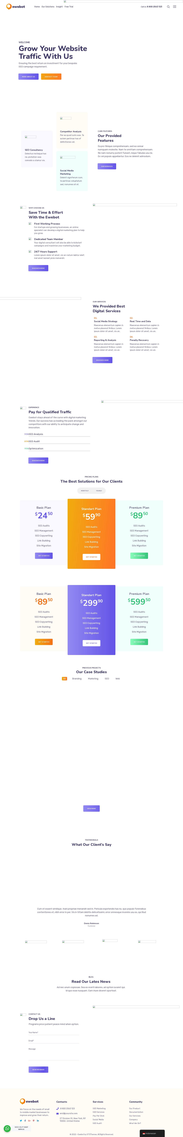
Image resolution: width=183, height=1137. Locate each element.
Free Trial (69, 6)
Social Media (98, 1119)
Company (133, 1119)
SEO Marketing (99, 1108)
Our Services (134, 1116)
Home (37, 6)
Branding (77, 678)
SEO (107, 678)
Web (118, 678)
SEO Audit (97, 1123)
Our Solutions (48, 6)
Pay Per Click (98, 1116)
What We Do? (135, 1123)
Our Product (134, 1108)
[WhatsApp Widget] (7, 1128)
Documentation (136, 1112)
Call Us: (151, 7)
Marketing (93, 678)
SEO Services (98, 1112)
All (64, 678)
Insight (59, 6)
